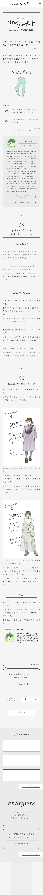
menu (40, 4)
